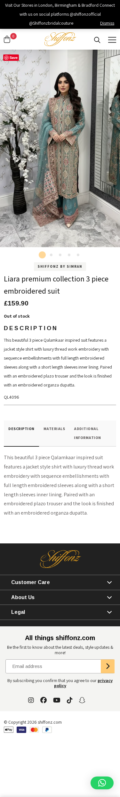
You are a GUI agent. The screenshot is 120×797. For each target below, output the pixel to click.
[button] (102, 783)
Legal (18, 612)
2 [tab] (51, 255)
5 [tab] (78, 255)
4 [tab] (69, 255)
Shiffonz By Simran (60, 266)
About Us (23, 597)
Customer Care (30, 582)
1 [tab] (42, 255)
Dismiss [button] (107, 23)
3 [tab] (60, 255)
